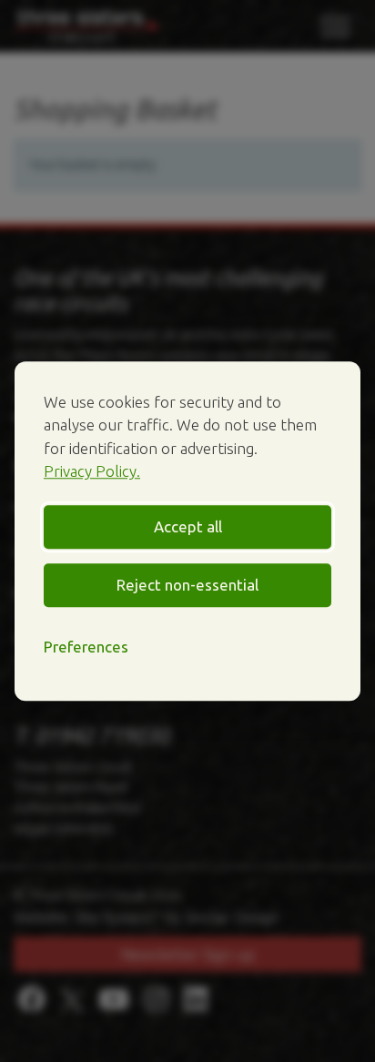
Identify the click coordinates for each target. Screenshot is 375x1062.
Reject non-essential (187, 584)
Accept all (188, 526)
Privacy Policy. (92, 471)
